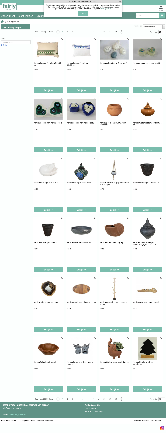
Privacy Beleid (30, 420)
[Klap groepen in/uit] (2, 27)
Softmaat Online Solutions (152, 420)
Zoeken (3, 38)
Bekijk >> (48, 90)
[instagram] (162, 427)
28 (116, 32)
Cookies (21, 420)
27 (110, 32)
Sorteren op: (137, 26)
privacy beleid (106, 9)
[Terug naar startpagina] (9, 7)
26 (104, 32)
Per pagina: (154, 32)
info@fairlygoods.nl (17, 414)
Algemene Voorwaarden (45, 420)
